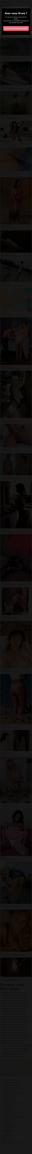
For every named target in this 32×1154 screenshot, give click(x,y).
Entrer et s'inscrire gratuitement (16, 28)
